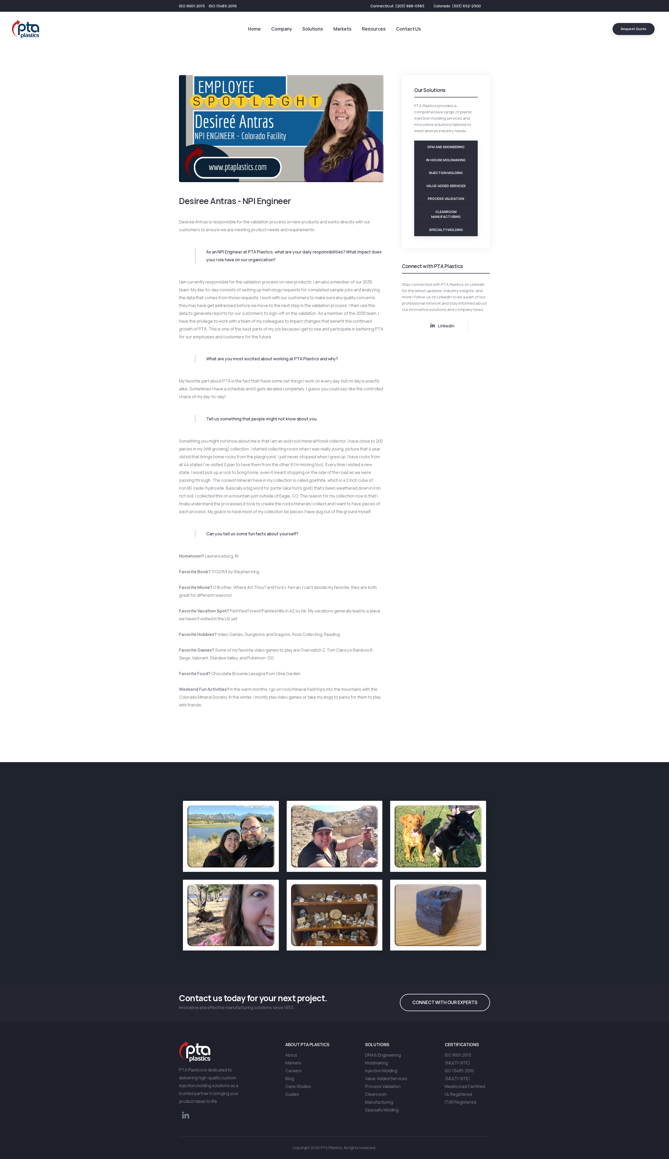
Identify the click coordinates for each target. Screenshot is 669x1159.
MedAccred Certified (465, 1086)
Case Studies (298, 1086)
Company (281, 29)
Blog (289, 1078)
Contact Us (408, 29)
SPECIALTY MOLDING (446, 229)
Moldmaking (376, 1063)
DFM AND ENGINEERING (446, 146)
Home (254, 29)
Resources (374, 29)
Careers (293, 1071)
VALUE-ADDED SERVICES (446, 185)
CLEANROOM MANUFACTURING (446, 214)
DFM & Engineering (383, 1055)
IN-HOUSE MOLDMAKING (446, 160)
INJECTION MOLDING (446, 172)
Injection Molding (381, 1071)
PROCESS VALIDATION (446, 198)
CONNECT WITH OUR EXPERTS (444, 1002)
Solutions (312, 29)
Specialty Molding (382, 1110)
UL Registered (458, 1094)
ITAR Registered (460, 1102)
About (291, 1055)
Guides (292, 1094)
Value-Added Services (386, 1078)
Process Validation (383, 1086)
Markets (342, 29)
